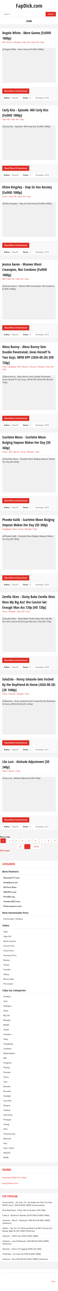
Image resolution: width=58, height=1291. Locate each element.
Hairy (5, 1039)
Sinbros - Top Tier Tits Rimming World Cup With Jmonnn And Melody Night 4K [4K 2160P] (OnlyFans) (27, 1229)
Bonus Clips (8, 979)
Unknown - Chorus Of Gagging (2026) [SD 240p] (21, 1249)
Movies (6, 960)
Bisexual (7, 1138)
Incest (4, 196)
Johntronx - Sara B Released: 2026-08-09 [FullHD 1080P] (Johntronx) (25, 1242)
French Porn (8, 946)
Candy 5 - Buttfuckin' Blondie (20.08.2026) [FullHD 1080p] (25, 1215)
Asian (23, 452)
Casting (6, 1110)
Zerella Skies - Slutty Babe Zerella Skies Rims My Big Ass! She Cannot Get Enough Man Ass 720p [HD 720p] (28, 602)
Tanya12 (15, 98)
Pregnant (7, 1063)
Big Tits (6, 1015)
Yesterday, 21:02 (42, 335)
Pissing (6, 1067)
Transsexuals (9, 1134)
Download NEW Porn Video (14, 1177)
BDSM (6, 1025)
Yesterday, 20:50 (42, 425)
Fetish (6, 1030)
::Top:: (53, 1281)
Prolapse (7, 1120)
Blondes (7, 1086)
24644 (36, 846)
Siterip (6, 974)
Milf (3, 42)
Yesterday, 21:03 (42, 252)
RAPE (6, 1157)
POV (5, 1129)
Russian (33, 367)
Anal (4, 367)
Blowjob (17, 42)
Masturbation (9, 1053)
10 (20, 846)
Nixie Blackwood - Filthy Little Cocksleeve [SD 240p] (23, 1210)
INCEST (7, 1153)
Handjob (7, 1096)
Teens (14, 529)
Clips (42, 42)
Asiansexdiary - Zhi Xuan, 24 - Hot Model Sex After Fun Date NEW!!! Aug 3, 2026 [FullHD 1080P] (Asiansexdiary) (27, 1203)
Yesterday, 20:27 (42, 750)
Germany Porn (9, 955)
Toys (5, 1082)
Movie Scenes (9, 941)
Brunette (7, 1091)
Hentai (6, 965)
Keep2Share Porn (10, 1183)
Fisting (6, 1124)
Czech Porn (8, 951)
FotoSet (6, 969)
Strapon (6, 1105)
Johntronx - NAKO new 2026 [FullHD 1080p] (20, 1236)
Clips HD (26, 42)
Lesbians (7, 1048)
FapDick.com (29, 5)
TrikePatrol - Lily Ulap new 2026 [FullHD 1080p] (21, 1254)
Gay (5, 1143)
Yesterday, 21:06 (42, 98)
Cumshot (7, 1101)
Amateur (7, 996)
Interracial (7, 1115)
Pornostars (8, 984)
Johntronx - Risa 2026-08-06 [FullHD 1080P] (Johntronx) (25, 1259)
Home (29, 21)
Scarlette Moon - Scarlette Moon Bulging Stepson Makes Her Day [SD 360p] (26, 442)
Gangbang (12, 367)
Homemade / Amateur (13, 919)
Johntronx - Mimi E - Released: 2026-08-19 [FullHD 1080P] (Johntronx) (26, 1221)
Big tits (10, 42)
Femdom (7, 1034)
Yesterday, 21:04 (42, 175)
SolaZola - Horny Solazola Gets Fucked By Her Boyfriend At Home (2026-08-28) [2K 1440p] (28, 684)
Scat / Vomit (8, 1148)
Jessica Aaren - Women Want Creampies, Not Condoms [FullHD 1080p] (24, 269)
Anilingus (7, 1006)
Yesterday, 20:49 (42, 667)
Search (51, 14)
